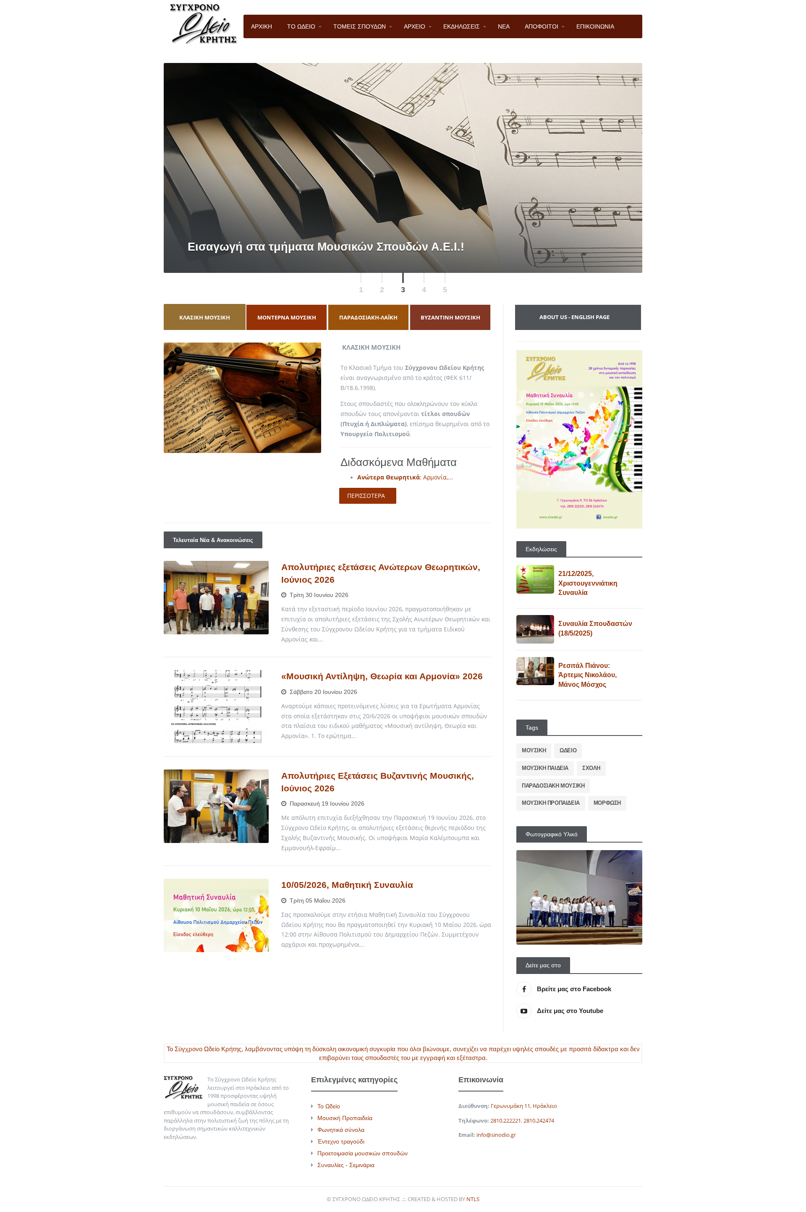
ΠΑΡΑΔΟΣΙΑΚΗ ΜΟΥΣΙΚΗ (553, 786)
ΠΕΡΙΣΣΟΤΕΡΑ (366, 496)
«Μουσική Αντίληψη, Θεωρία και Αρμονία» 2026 (382, 676)
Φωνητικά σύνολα (340, 1129)
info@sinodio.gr (496, 1135)
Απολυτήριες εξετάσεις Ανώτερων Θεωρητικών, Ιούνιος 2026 (380, 573)
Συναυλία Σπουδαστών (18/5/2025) (595, 628)
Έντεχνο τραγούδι (340, 1141)
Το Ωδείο (328, 1106)
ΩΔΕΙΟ (568, 750)
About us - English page (574, 317)
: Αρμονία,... (405, 477)
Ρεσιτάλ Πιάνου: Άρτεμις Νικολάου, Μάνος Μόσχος (587, 675)
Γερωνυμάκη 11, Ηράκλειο (524, 1106)
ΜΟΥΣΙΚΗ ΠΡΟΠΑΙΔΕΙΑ (551, 803)
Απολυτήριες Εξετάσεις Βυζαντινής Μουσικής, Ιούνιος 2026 (377, 782)
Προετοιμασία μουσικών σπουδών (362, 1153)
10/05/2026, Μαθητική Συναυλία (347, 885)
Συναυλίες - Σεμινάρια (345, 1165)
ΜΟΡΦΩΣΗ (607, 803)
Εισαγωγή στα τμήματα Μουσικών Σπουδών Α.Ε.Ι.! (326, 247)
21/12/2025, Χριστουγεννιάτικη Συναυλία (588, 583)
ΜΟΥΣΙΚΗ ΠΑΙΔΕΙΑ (545, 768)
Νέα (255, 570)
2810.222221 (505, 1120)
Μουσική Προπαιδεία (344, 1118)
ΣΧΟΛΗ (591, 768)
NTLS (472, 1199)
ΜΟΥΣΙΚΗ (534, 750)
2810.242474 (538, 1120)
